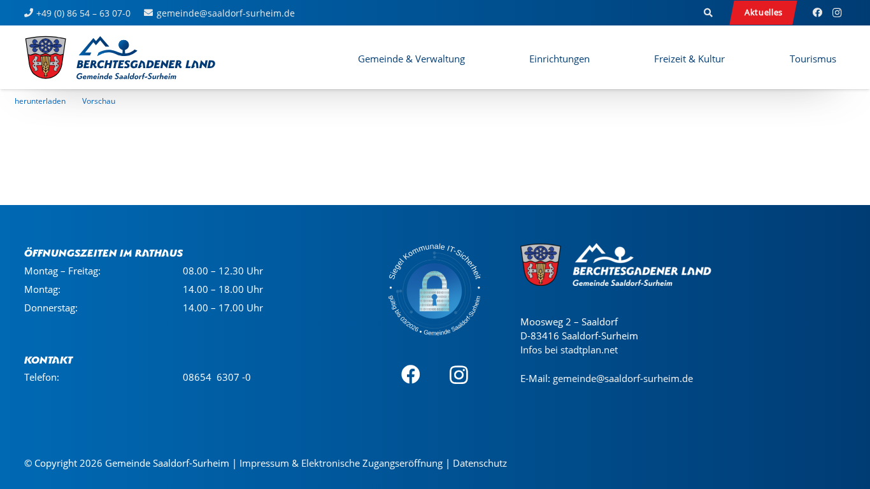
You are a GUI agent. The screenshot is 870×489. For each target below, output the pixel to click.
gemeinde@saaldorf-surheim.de (623, 378)
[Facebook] (817, 12)
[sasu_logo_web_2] (120, 57)
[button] (708, 12)
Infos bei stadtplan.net (569, 349)
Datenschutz (480, 463)
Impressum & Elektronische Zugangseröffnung (341, 463)
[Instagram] (836, 12)
